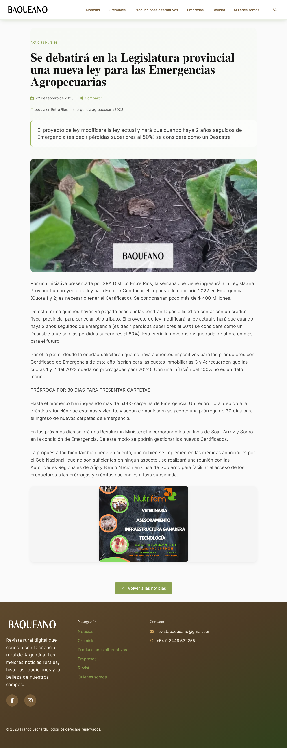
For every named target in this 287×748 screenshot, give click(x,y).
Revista (219, 10)
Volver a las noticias (147, 588)
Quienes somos (246, 10)
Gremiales (117, 10)
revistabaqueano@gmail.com (184, 631)
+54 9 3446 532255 (175, 640)
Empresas (195, 10)
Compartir (93, 98)
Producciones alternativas (156, 10)
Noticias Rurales (43, 42)
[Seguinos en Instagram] (30, 700)
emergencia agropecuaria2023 (97, 109)
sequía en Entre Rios (51, 109)
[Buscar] (275, 9)
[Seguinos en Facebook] (12, 700)
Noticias (93, 10)
